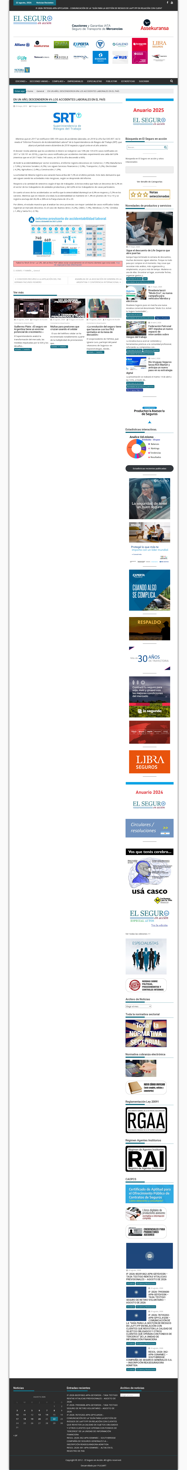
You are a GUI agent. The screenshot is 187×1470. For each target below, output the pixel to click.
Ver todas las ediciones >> (138, 933)
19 (32, 1418)
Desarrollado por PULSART (93, 1465)
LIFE (145, 279)
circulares (130, 1283)
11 (24, 1414)
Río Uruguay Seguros (134, 390)
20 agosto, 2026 (22, 319)
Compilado (57, 81)
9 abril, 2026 (155, 358)
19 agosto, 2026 (94, 319)
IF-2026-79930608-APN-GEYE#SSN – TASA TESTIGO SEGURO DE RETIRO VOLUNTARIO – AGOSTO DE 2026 (92, 1408)
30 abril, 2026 (155, 322)
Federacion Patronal (151, 350)
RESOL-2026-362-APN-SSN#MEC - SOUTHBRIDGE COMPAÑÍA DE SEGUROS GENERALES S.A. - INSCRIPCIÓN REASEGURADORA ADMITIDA (98, 8)
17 (17, 1418)
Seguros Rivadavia (162, 318)
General (37, 270)
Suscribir (144, 81)
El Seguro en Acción (38, 106)
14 (47, 1414)
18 (24, 1418)
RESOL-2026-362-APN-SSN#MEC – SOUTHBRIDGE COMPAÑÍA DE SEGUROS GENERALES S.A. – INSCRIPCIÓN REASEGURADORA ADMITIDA (91, 1441)
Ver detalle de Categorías (149, 181)
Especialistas (94, 81)
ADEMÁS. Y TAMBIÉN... (24, 270)
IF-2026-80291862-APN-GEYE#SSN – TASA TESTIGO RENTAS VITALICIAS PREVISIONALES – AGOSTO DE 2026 (92, 1398)
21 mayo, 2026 (134, 247)
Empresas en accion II (135, 383)
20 (39, 1418)
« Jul (15, 1435)
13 (39, 1414)
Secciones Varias (39, 81)
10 (17, 1414)
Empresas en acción (134, 279)
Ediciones (20, 81)
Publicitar (111, 81)
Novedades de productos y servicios (140, 282)
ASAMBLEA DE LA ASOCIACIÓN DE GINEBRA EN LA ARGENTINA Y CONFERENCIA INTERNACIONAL (98, 280)
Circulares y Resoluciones (145, 1283)
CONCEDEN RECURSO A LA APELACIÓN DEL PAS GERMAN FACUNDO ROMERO (37, 280)
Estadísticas (128, 81)
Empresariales (75, 81)
